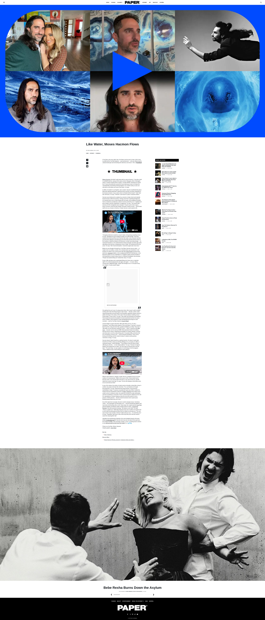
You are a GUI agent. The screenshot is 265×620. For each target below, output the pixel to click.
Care (146, 601)
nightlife (155, 2)
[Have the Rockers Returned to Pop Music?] (158, 226)
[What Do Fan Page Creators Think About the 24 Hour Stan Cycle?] (158, 212)
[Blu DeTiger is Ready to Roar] (158, 234)
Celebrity (119, 2)
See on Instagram (111, 305)
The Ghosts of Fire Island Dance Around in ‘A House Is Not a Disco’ (169, 201)
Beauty (119, 601)
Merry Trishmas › (108, 434)
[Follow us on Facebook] (127, 614)
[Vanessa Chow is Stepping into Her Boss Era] (158, 194)
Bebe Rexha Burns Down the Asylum (133, 587)
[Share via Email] (87, 166)
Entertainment (126, 601)
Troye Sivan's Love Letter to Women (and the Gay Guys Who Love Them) (169, 179)
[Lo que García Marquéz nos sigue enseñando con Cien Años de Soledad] (158, 166)
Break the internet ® (138, 601)
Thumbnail (139, 162)
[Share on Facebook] (87, 160)
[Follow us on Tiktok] (135, 614)
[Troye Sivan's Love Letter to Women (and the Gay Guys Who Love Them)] (158, 180)
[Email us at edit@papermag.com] (137, 614)
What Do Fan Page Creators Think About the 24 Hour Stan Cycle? (169, 211)
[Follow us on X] (130, 614)
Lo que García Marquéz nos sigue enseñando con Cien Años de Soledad (169, 165)
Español (151, 601)
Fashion (113, 2)
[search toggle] (261, 2)
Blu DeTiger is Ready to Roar (169, 233)
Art (150, 2)
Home (87, 153)
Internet (144, 2)
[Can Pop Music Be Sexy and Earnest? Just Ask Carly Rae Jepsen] (158, 248)
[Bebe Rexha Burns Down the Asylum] (132, 514)
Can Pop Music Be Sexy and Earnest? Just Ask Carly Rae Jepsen (169, 248)
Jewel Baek (113, 428)
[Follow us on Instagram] (132, 614)
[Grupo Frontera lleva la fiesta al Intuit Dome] (158, 219)
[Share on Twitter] (87, 163)
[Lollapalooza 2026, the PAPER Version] (158, 241)
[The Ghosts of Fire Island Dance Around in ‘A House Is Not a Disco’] (158, 202)
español (162, 2)
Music (107, 2)
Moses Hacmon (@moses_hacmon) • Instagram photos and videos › (119, 439)
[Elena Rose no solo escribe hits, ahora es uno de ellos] (158, 173)
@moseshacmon (110, 420)
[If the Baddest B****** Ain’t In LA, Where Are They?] (158, 187)
